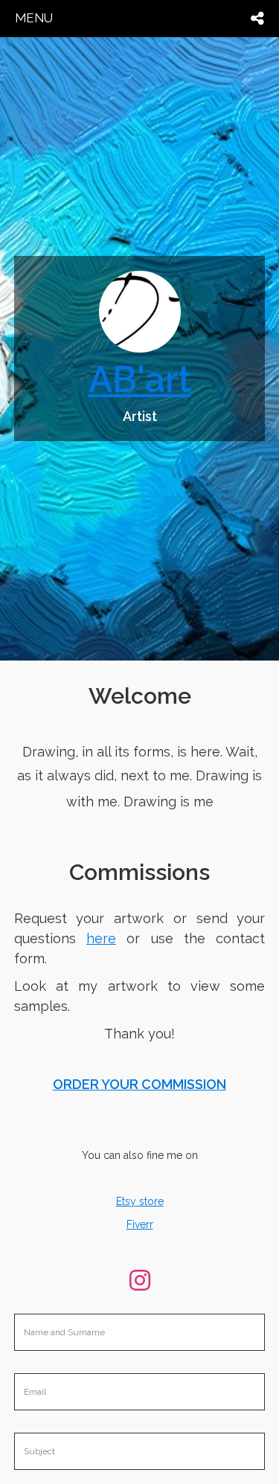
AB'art (140, 379)
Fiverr (139, 1224)
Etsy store (140, 1201)
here (101, 938)
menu (34, 17)
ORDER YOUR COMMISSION (139, 1084)
